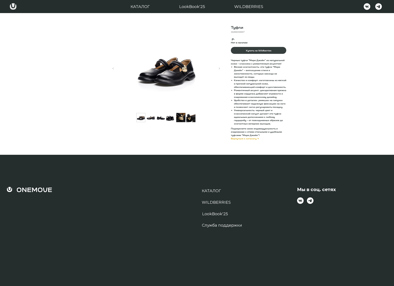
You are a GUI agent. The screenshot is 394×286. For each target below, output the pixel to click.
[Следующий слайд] (219, 68)
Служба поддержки (222, 225)
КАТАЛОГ (140, 6)
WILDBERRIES (248, 6)
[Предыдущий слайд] (113, 68)
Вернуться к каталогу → (245, 138)
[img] (367, 6)
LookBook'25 (192, 6)
